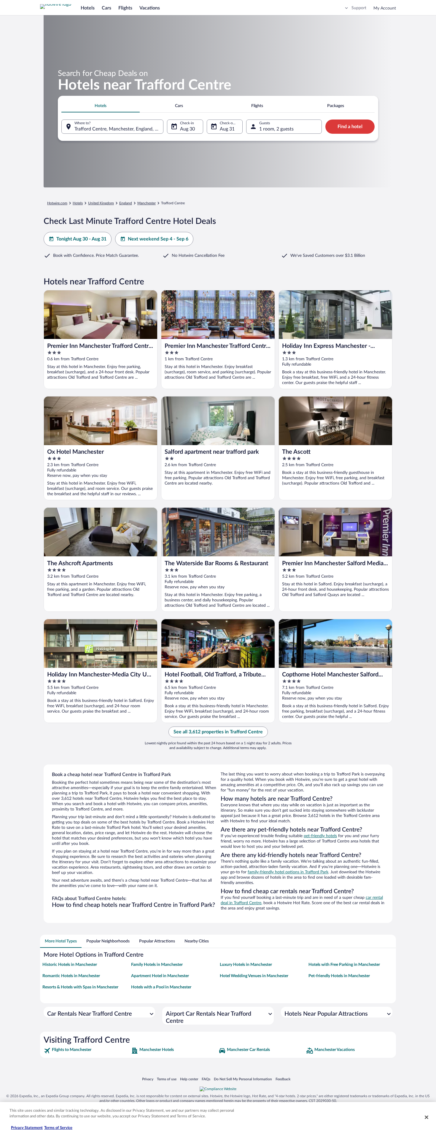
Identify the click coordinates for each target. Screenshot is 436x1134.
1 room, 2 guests (276, 129)
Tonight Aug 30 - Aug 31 (81, 239)
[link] (87, 1050)
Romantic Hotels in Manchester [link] (71, 976)
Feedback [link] (283, 1079)
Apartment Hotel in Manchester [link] (160, 976)
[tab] (100, 105)
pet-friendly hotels (320, 836)
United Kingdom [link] (101, 203)
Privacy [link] (147, 1079)
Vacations (149, 8)
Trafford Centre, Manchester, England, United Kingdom (118, 129)
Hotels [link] (78, 203)
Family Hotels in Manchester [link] (157, 965)
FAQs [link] (206, 1079)
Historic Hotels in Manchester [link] (69, 965)
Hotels (88, 8)
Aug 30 (187, 129)
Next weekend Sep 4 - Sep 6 (158, 239)
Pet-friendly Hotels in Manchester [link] (339, 976)
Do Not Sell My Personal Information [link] (243, 1079)
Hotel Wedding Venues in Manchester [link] (254, 976)
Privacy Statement (27, 1128)
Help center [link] (189, 1079)
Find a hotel (350, 126)
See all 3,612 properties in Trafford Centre (218, 732)
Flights (125, 8)
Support (358, 8)
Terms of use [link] (166, 1079)
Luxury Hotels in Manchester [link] (246, 965)
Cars (106, 8)
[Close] (426, 1117)
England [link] (125, 203)
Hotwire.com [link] (57, 203)
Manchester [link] (146, 203)
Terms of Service (58, 1128)
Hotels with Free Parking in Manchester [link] (344, 965)
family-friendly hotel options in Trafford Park (288, 872)
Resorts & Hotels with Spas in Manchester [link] (80, 987)
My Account (384, 8)
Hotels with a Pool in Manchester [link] (161, 987)
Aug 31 (227, 129)
